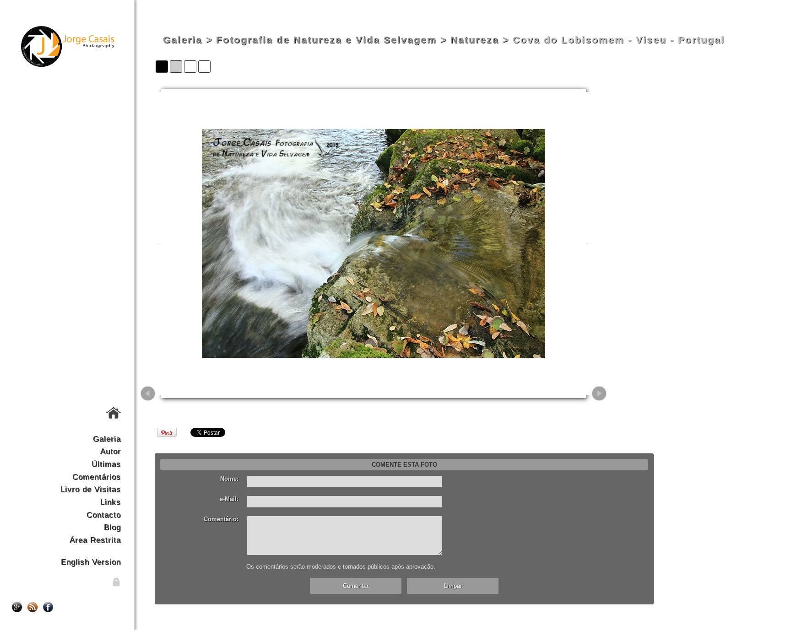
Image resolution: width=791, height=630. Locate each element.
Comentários (96, 476)
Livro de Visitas (90, 489)
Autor (110, 451)
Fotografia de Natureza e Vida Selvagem (326, 39)
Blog (112, 527)
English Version (91, 561)
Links (110, 501)
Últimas (106, 463)
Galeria (107, 438)
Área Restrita (95, 539)
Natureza (474, 39)
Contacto (104, 514)
